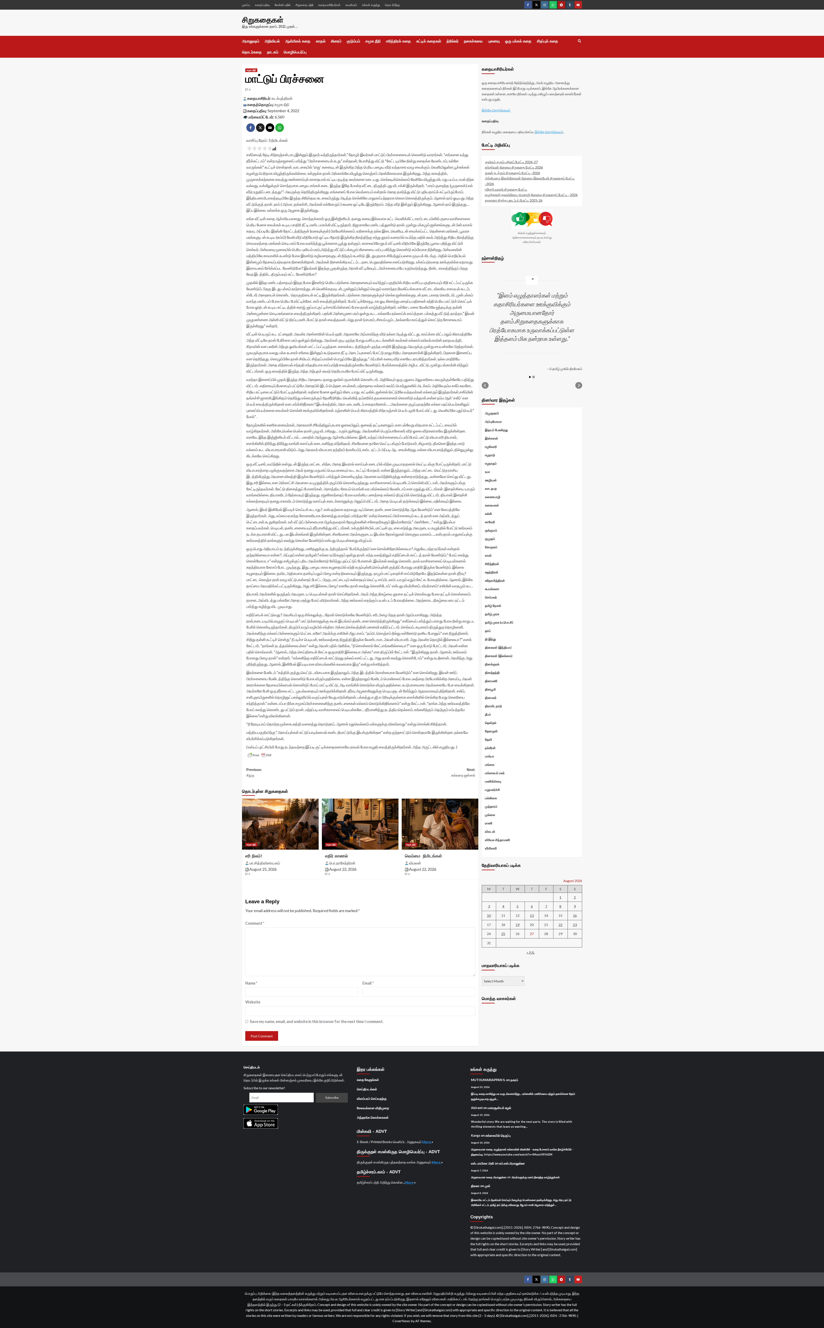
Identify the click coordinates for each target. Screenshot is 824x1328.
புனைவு (494, 41)
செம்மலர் (491, 597)
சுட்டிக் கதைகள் (428, 41)
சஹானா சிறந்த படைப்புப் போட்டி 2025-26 (513, 200)
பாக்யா (489, 756)
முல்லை (490, 814)
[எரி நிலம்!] (280, 824)
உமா (487, 471)
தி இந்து (490, 639)
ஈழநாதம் (491, 463)
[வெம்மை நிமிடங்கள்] (440, 824)
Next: (463, 772)
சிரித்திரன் (492, 563)
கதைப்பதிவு (262, 5)
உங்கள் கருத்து (371, 5)
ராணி (488, 823)
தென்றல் (490, 722)
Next (578, 385)
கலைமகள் (492, 505)
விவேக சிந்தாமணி (497, 840)
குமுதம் (490, 538)
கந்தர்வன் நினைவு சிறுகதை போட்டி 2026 (514, 167)
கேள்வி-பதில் (283, 5)
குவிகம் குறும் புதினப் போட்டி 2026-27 (511, 162)
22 (560, 924)
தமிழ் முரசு (492, 614)
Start (530, 377)
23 (575, 924)
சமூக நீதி (373, 41)
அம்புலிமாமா (493, 421)
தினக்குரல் (492, 664)
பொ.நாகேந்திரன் (342, 863)
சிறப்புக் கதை (547, 41)
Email (368, 983)
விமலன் (415, 863)
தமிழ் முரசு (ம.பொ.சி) (499, 622)
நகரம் (514, 1080)
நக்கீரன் (490, 747)
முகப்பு (246, 5)
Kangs (475, 1135)
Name (251, 983)
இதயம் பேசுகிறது (496, 430)
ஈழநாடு (490, 455)
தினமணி (491, 681)
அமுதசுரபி (492, 413)
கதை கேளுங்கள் (368, 1080)
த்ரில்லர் (453, 41)
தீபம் (488, 714)
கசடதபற (491, 488)
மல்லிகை (491, 798)
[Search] (579, 41)
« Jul (531, 952)
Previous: (254, 772)
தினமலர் (491, 697)
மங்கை (489, 764)
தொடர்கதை (252, 52)
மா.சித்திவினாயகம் (264, 863)
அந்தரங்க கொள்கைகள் (373, 1117)
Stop (534, 377)
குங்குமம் (491, 530)
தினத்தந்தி (492, 672)
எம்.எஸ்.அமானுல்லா (512, 1163)
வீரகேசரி (491, 848)
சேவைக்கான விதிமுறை (373, 1108)
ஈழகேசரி (491, 446)
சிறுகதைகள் (262, 19)
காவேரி (490, 522)
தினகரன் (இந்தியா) (498, 647)
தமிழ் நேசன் (493, 605)
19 (518, 924)
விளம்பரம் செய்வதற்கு (372, 1098)
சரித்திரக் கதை (398, 41)
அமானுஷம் (250, 41)
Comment (254, 923)
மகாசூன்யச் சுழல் (499, 1108)
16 (575, 915)
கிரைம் (336, 41)
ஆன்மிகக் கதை (298, 41)
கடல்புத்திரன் (282, 98)
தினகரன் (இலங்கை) (498, 655)
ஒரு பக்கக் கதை (518, 41)
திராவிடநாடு (493, 706)
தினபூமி (490, 689)
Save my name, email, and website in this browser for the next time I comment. (316, 1021)
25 (503, 933)
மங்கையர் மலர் (495, 773)
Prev (485, 385)
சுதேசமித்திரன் (495, 580)
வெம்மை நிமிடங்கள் (423, 856)
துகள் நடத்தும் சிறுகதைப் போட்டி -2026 (512, 173)
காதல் (321, 41)
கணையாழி (492, 497)
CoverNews (401, 1321)
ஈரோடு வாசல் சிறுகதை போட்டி (506, 189)
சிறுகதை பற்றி (304, 5)
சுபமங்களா (492, 589)
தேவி (488, 739)
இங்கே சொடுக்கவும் (496, 110)
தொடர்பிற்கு (392, 5)
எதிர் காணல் (336, 856)
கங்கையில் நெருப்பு (498, 1135)
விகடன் (490, 831)
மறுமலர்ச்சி (492, 789)
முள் (487, 1186)
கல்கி (488, 513)
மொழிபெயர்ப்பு (295, 52)
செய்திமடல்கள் (367, 1089)
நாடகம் (272, 52)
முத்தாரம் (491, 806)
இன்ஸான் (491, 438)
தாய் (488, 630)
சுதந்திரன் (491, 572)
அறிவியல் (272, 41)
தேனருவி (491, 731)
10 (489, 915)
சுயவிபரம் (351, 5)
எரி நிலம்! (253, 856)
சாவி (488, 555)
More (427, 1142)
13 (532, 915)
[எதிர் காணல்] (360, 824)
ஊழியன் (491, 480)
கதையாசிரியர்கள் (329, 5)
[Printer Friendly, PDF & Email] (259, 755)
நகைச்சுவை (473, 41)
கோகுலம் (491, 547)
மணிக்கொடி (493, 781)
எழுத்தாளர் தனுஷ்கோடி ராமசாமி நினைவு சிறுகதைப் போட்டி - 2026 (531, 194)
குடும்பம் (353, 41)
